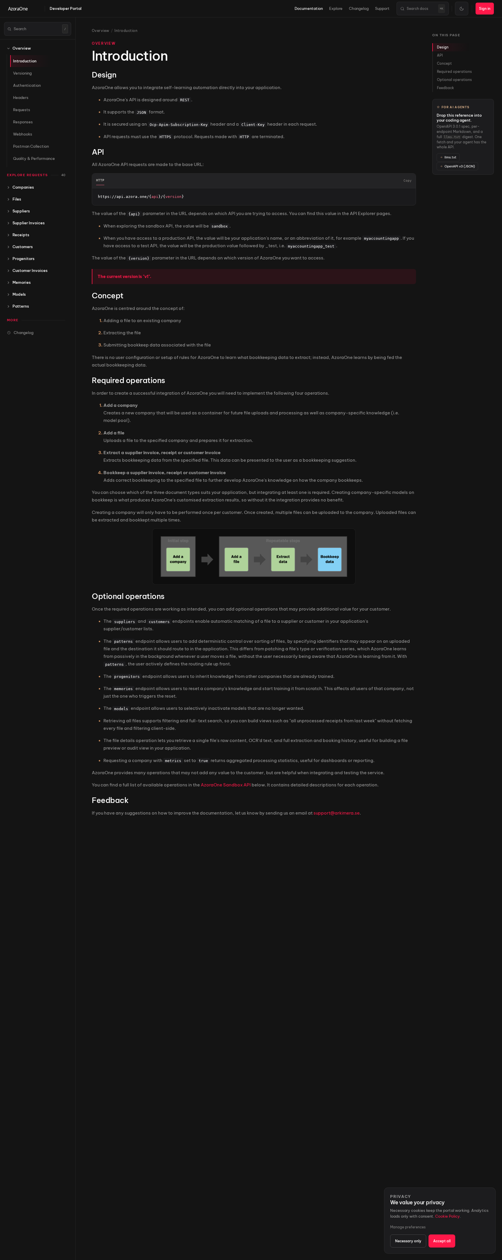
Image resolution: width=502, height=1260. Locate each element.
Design (443, 47)
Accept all (442, 1241)
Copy (408, 181)
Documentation (309, 8)
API (440, 55)
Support (382, 8)
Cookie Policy (447, 1216)
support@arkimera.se (336, 813)
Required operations (454, 71)
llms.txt (450, 157)
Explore (336, 8)
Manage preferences (408, 1227)
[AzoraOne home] (24, 9)
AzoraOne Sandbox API (226, 785)
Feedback (445, 88)
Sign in (484, 8)
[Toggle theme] (461, 8)
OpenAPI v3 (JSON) (459, 166)
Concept (444, 63)
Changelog (359, 8)
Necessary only (408, 1241)
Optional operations (454, 79)
